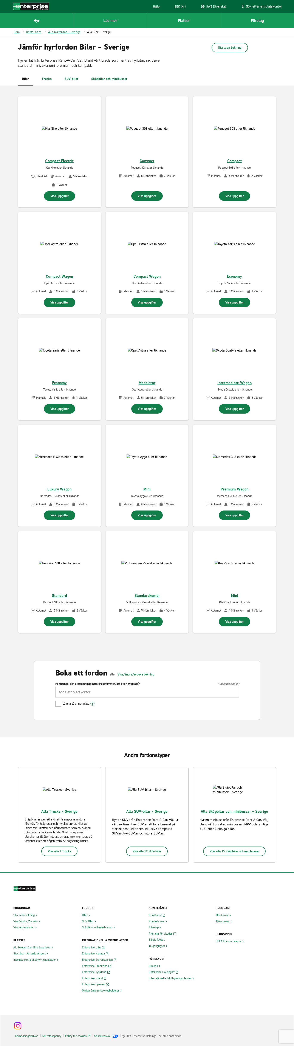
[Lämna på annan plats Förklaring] (92, 704)
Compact (147, 160)
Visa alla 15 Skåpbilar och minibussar (234, 851)
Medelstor (147, 382)
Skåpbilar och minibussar (109, 79)
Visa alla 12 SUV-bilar (147, 851)
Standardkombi (147, 595)
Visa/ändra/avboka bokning (136, 674)
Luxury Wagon (59, 489)
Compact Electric (59, 160)
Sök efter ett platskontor (264, 6)
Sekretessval (102, 1036)
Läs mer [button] (110, 20)
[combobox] (147, 692)
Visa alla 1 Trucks (59, 851)
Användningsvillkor (26, 1036)
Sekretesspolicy (51, 1036)
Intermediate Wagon (234, 382)
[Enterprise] (31, 6)
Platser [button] (184, 20)
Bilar (25, 79)
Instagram (18, 1026)
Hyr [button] (37, 20)
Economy (234, 276)
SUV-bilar (71, 79)
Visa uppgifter (59, 196)
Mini (147, 489)
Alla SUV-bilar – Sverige (147, 811)
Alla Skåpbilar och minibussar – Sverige (234, 811)
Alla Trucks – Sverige (59, 811)
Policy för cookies (76, 1036)
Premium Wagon (234, 489)
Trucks (47, 79)
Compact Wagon (59, 276)
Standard (59, 595)
